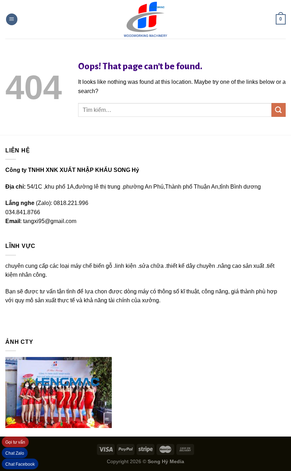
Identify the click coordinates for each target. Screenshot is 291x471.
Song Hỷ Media (166, 461)
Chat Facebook (20, 464)
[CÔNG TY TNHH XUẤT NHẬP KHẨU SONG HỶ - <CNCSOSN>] (145, 19)
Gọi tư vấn (15, 442)
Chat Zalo (14, 453)
